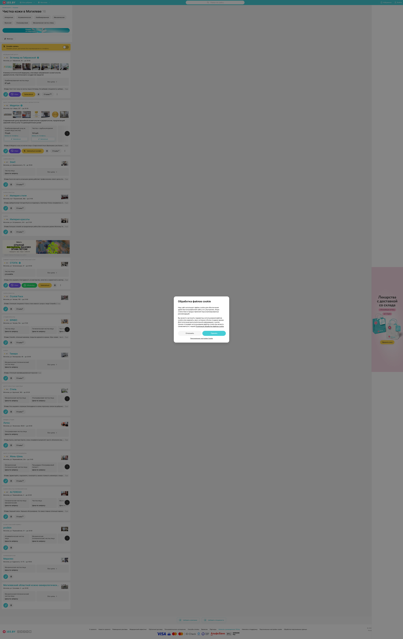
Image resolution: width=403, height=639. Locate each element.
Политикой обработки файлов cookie (210, 326)
